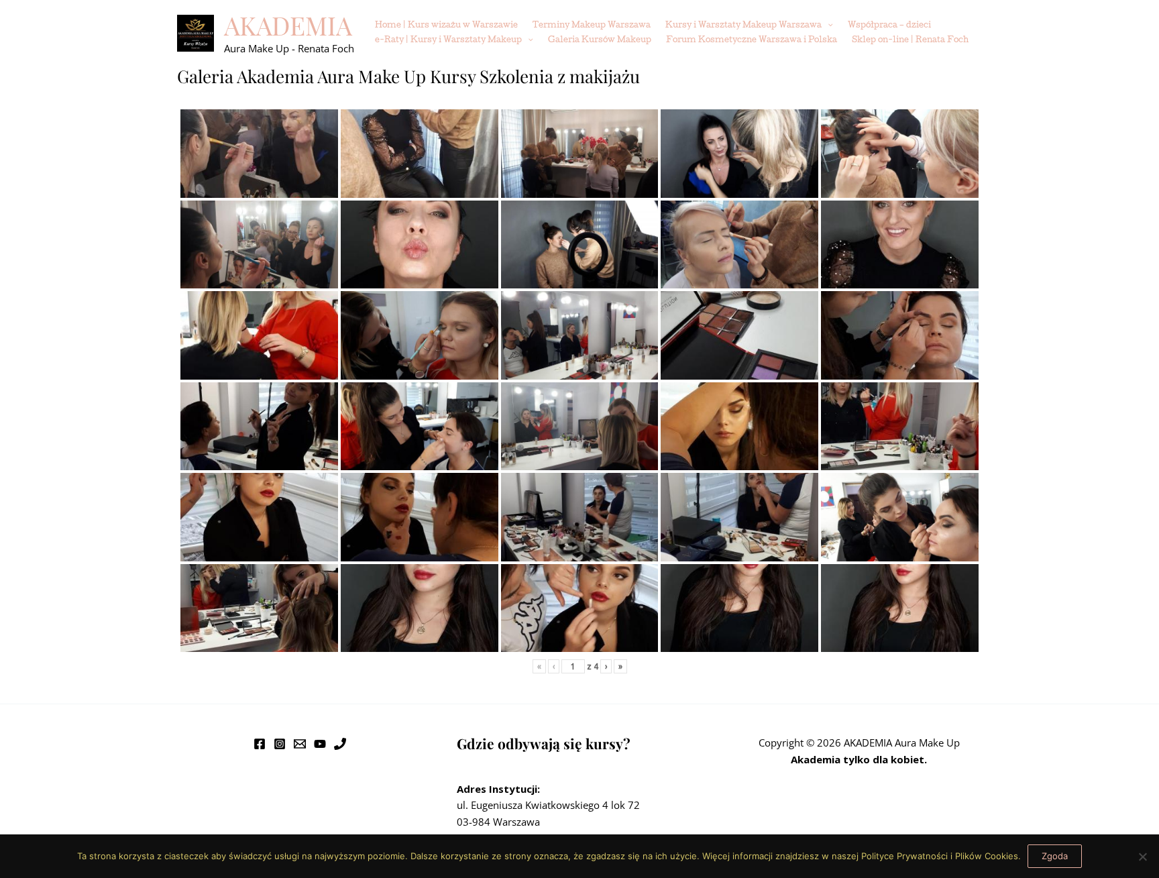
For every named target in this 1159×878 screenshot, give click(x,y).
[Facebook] (260, 744)
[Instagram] (280, 744)
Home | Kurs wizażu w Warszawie (446, 26)
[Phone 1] (340, 744)
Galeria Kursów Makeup (599, 40)
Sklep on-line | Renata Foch (910, 40)
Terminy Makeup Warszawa (592, 26)
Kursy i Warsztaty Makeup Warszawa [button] (743, 26)
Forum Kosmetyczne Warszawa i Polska (751, 40)
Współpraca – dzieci (889, 26)
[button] (827, 26)
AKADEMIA (288, 25)
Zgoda (1055, 855)
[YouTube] (320, 744)
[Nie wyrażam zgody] (1142, 856)
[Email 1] (300, 744)
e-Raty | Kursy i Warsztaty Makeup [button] (448, 40)
